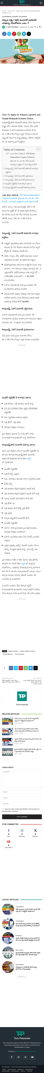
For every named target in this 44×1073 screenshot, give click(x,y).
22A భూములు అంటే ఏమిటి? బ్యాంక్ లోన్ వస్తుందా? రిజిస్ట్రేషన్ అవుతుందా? (28, 910)
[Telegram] (24, 34)
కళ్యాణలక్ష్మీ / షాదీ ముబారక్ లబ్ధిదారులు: (19, 176)
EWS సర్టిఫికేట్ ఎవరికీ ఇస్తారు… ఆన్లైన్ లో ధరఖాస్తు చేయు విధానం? (11, 681)
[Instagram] (18, 1057)
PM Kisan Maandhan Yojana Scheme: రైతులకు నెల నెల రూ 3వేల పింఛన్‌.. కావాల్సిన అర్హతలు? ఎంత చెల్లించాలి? (21, 198)
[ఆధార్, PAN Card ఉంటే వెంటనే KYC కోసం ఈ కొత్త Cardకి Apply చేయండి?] (7, 741)
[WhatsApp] (19, 34)
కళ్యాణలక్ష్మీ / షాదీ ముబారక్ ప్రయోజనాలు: (20, 180)
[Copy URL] (29, 34)
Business (19, 935)
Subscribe (8, 840)
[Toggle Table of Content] (37, 149)
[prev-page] (3, 759)
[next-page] (7, 759)
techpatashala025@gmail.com (26, 1051)
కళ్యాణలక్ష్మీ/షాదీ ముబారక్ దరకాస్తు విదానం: (20, 187)
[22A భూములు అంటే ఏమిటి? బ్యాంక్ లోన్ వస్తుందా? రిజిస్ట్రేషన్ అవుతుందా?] (7, 721)
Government (11, 11)
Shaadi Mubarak (8, 654)
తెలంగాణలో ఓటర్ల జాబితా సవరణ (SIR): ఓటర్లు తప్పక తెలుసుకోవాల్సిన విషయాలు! (28, 924)
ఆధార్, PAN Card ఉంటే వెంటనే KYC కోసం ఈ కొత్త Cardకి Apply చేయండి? (28, 939)
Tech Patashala (13, 27)
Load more (21, 977)
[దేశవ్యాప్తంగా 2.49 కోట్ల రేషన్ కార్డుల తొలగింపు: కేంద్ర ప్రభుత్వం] (8, 967)
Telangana (23, 16)
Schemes (15, 16)
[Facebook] (4, 34)
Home (4, 11)
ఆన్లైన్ (29, 458)
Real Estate (19, 950)
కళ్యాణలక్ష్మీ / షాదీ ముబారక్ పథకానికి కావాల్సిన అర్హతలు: (21, 170)
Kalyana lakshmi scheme (27, 651)
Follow (22, 829)
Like (8, 829)
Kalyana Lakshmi (13, 651)
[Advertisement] (22, 88)
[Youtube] (32, 1057)
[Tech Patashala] (4, 27)
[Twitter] (9, 34)
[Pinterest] (14, 34)
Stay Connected (10, 824)
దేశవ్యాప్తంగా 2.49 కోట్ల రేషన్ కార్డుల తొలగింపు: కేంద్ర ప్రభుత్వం (26, 968)
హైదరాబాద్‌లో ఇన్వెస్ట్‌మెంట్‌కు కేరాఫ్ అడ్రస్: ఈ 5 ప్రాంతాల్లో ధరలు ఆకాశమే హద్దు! (28, 953)
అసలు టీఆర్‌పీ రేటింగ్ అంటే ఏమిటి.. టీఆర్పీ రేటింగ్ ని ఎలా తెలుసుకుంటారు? (32, 682)
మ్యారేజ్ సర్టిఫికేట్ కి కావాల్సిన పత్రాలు (18, 183)
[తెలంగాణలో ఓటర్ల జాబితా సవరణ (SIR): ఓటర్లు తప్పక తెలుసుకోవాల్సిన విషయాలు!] (7, 731)
